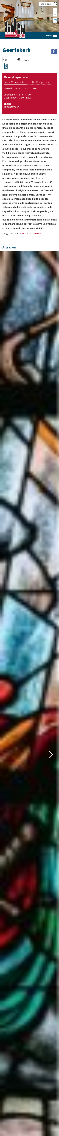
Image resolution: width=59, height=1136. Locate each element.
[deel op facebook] (54, 51)
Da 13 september (41, 82)
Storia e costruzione (30, 233)
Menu (49, 35)
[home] (15, 28)
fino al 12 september (15, 82)
